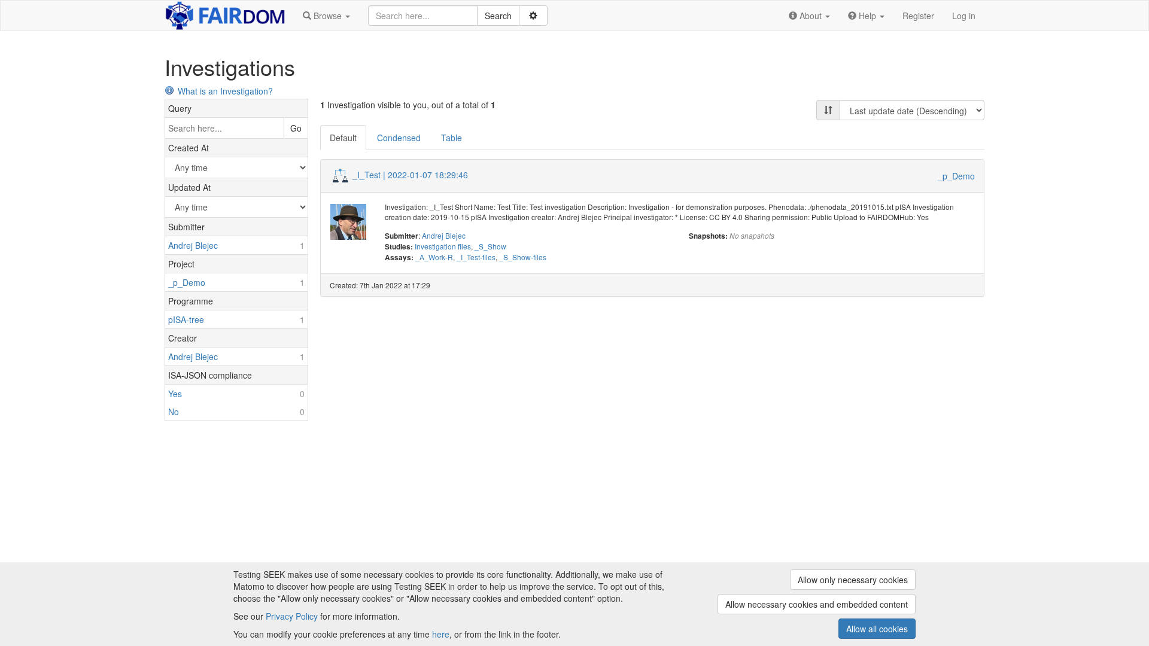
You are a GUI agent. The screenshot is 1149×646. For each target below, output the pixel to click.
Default (343, 138)
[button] (326, 16)
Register (918, 16)
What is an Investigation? (225, 91)
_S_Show (490, 246)
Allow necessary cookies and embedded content (816, 604)
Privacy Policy (292, 616)
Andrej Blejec (444, 235)
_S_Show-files (522, 257)
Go (296, 128)
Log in (963, 16)
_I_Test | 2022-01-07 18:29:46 (410, 175)
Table (451, 138)
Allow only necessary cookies (853, 580)
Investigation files (443, 246)
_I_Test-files (476, 257)
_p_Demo (956, 176)
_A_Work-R (434, 257)
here (440, 634)
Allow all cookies (877, 629)
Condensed (399, 138)
